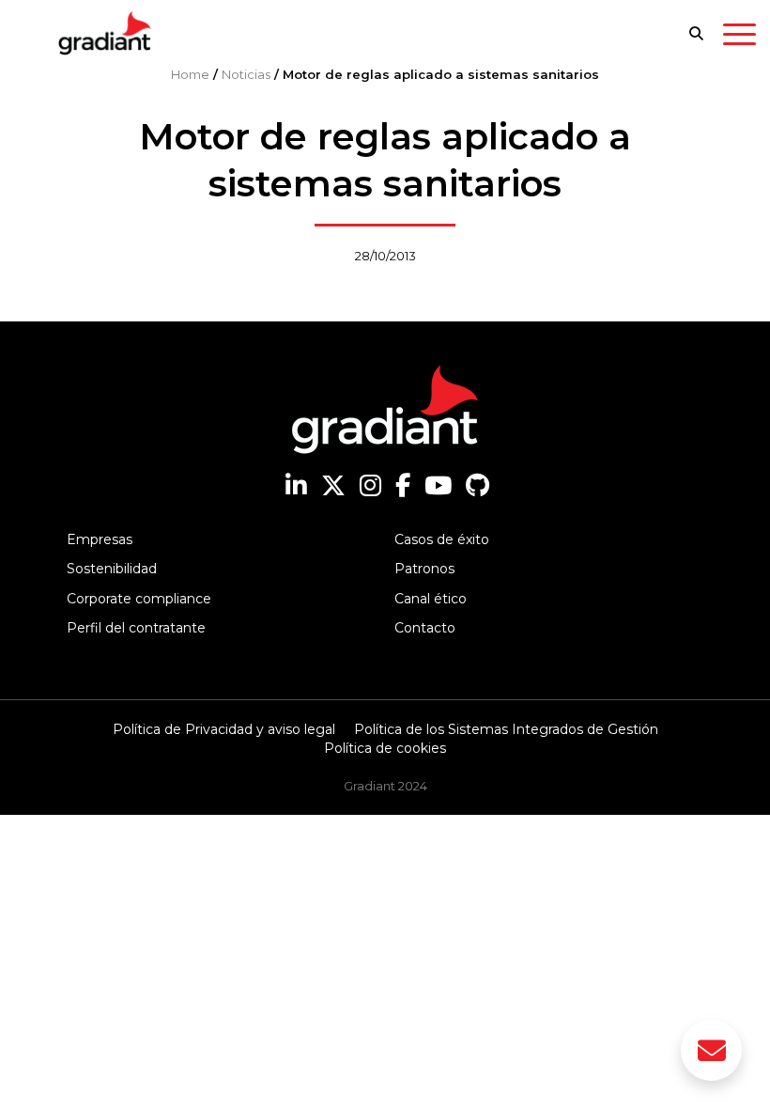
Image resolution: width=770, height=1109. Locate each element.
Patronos (424, 568)
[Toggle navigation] (739, 37)
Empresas (99, 539)
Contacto (424, 627)
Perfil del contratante (136, 627)
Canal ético (430, 598)
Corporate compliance (139, 598)
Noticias (246, 74)
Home (190, 74)
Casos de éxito (441, 539)
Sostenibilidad (112, 568)
